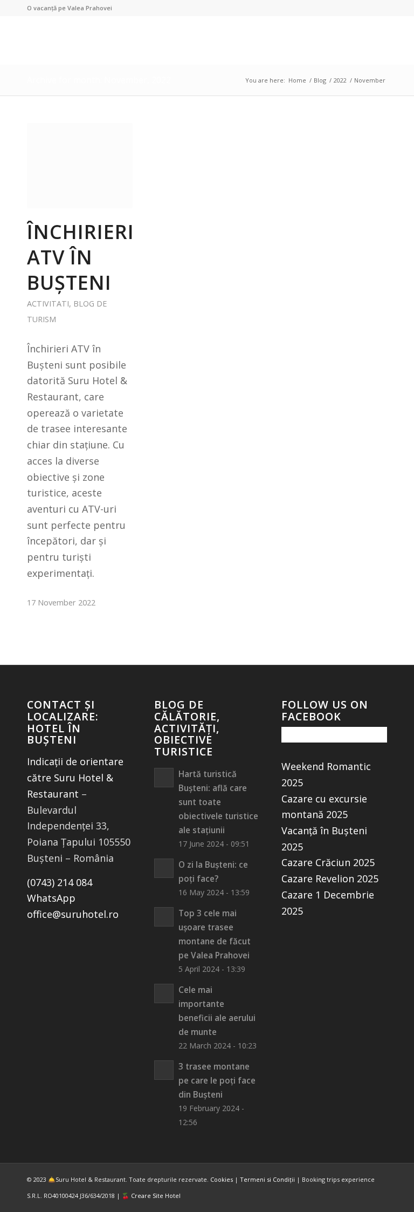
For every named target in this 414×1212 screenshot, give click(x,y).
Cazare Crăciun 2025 (328, 862)
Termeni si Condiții (267, 1179)
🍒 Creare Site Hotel (151, 1195)
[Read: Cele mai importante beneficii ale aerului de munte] (164, 993)
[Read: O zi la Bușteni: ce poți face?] (164, 868)
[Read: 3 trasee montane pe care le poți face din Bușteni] (164, 1070)
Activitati (48, 303)
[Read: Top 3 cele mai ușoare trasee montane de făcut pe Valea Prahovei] (164, 917)
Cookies (221, 1179)
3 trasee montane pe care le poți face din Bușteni (217, 1080)
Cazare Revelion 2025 (329, 878)
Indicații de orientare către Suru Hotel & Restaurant (75, 777)
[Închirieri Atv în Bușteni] (80, 165)
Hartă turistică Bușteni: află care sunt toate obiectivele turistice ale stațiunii (218, 801)
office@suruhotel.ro (73, 914)
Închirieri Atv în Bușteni (80, 257)
